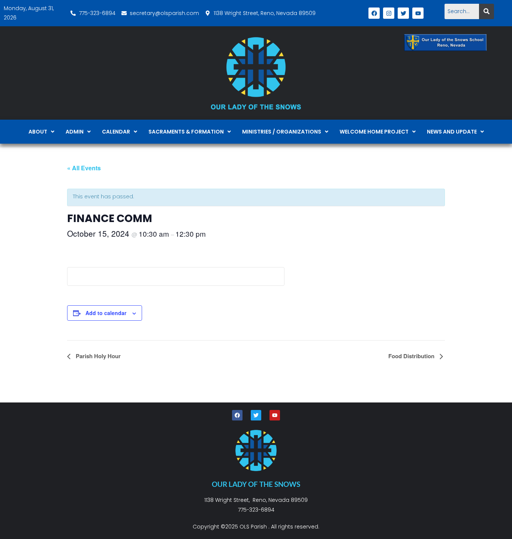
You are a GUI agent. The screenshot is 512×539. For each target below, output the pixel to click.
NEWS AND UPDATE (452, 131)
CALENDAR (116, 131)
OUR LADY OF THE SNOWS (256, 484)
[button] (41, 131)
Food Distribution (412, 356)
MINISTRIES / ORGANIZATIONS (281, 131)
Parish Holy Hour (97, 356)
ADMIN (75, 131)
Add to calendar (105, 313)
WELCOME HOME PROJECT (374, 131)
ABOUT (37, 131)
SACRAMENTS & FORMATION (186, 131)
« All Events (84, 168)
